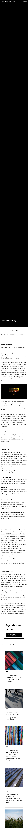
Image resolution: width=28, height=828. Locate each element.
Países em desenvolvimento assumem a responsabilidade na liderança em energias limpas (14, 797)
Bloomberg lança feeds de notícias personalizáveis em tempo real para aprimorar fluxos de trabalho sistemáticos (13, 755)
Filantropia (12, 334)
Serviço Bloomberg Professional (8, 1)
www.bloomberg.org (11, 473)
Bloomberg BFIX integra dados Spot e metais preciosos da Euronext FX (13, 678)
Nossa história (4, 334)
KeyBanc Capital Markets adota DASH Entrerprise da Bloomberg (13, 716)
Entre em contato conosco (14, 635)
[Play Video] (14, 391)
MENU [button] (24, 1)
